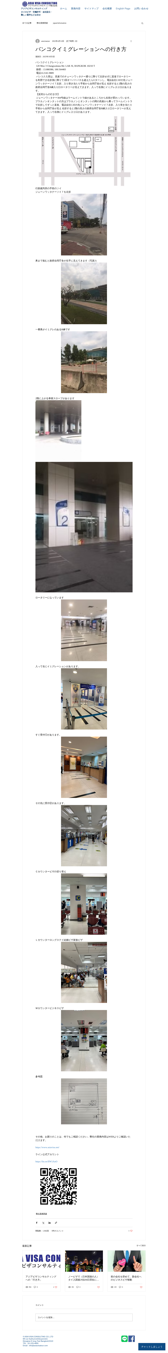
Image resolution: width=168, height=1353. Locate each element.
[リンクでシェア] (56, 1222)
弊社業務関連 (42, 23)
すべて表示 (141, 1246)
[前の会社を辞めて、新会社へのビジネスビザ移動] (127, 1261)
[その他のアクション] (131, 41)
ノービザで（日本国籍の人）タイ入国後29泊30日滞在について (83, 1278)
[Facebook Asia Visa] (131, 1339)
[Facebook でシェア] (36, 1222)
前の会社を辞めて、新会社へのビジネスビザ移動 (126, 1278)
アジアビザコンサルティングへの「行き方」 (41, 1278)
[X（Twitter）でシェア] (43, 1222)
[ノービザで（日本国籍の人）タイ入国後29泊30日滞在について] (84, 1261)
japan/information (59, 23)
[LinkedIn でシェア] (49, 1222)
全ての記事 (27, 23)
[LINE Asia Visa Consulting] (124, 1339)
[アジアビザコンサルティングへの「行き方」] (41, 1261)
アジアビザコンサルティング (34, 8)
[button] (142, 23)
